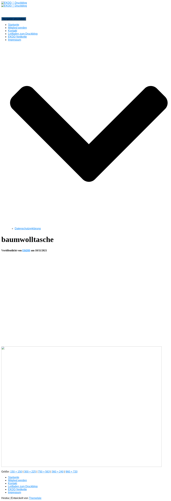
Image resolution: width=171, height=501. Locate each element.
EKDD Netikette (17, 36)
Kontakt (12, 30)
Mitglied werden (17, 27)
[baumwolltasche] (81, 466)
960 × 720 (71, 471)
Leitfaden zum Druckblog (23, 33)
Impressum (14, 492)
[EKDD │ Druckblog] (85, 9)
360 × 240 (58, 471)
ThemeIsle (35, 498)
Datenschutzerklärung (28, 228)
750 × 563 (44, 471)
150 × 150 (16, 471)
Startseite (13, 24)
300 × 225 (30, 471)
